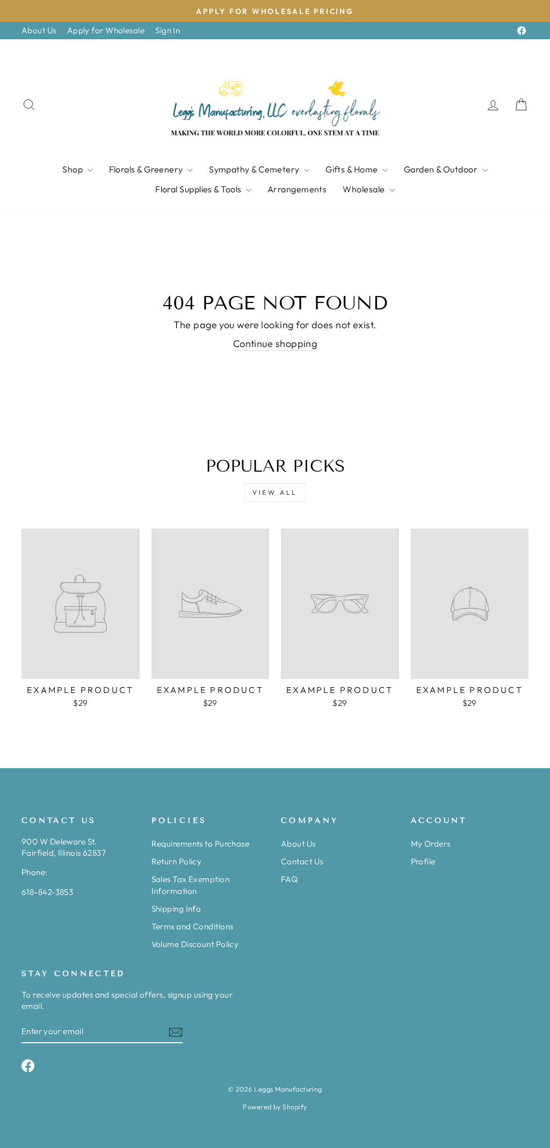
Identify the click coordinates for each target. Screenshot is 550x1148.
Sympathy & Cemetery (255, 169)
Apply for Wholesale (106, 30)
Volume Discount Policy (195, 944)
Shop (73, 169)
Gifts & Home (352, 169)
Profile (423, 861)
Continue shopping (275, 343)
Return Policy (176, 861)
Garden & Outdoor (442, 169)
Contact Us (302, 861)
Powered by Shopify (275, 1106)
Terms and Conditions (192, 926)
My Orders (431, 844)
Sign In (167, 30)
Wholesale (365, 189)
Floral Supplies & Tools (199, 189)
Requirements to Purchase (200, 844)
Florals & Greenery (147, 169)
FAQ (289, 879)
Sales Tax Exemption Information (190, 885)
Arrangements (297, 189)
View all (275, 492)
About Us (38, 30)
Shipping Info (176, 909)
